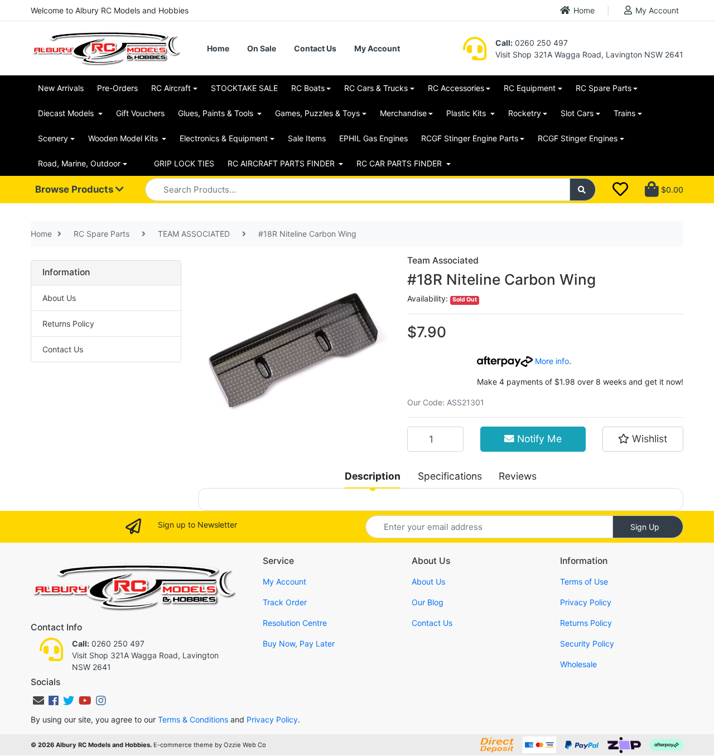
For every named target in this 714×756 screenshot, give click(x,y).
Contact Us (315, 48)
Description (373, 476)
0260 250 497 (531, 42)
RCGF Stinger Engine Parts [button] (469, 138)
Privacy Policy (585, 602)
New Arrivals (61, 88)
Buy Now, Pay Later (299, 643)
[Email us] (38, 700)
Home (584, 10)
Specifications (450, 476)
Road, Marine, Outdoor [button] (79, 163)
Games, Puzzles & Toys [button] (317, 113)
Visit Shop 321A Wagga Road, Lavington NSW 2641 (589, 54)
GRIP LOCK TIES (184, 163)
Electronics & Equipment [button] (224, 138)
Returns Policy (68, 323)
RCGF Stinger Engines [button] (577, 138)
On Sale (261, 48)
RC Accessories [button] (456, 88)
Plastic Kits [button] (467, 113)
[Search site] (583, 189)
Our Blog (427, 602)
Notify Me (538, 438)
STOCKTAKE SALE (244, 88)
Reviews (518, 476)
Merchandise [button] (403, 113)
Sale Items (307, 138)
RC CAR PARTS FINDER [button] (400, 163)
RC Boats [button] (308, 88)
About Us (59, 298)
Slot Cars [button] (577, 113)
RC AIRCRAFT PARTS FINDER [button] (282, 163)
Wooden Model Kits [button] (124, 138)
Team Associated (443, 260)
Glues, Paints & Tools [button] (216, 113)
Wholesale (578, 664)
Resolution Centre (295, 623)
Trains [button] (624, 113)
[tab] (373, 476)
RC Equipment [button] (530, 88)
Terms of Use (584, 581)
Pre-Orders (117, 88)
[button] (642, 439)
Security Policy (587, 643)
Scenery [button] (53, 138)
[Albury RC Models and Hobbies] (106, 47)
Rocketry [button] (524, 113)
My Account (657, 10)
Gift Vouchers (140, 113)
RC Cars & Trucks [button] (376, 88)
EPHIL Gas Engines (373, 138)
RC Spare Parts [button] (603, 88)
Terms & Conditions (193, 719)
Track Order (285, 602)
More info (551, 361)
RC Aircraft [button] (171, 88)
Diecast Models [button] (67, 113)
